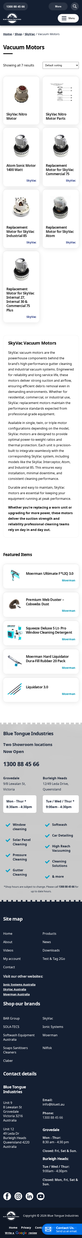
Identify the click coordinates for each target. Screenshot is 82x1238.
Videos (8, 950)
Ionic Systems (53, 1027)
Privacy (26, 1227)
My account (12, 958)
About (7, 942)
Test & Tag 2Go (54, 958)
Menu (66, 18)
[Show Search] (75, 6)
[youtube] (41, 1197)
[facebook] (7, 1197)
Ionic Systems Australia (19, 984)
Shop (18, 34)
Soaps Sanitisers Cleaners (15, 1050)
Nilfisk (47, 1048)
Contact (9, 967)
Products (49, 933)
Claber (8, 1060)
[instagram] (18, 1197)
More (58, 6)
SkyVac (30, 34)
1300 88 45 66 (14, 6)
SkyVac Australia (14, 989)
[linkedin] (29, 1197)
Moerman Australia (16, 994)
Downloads (51, 950)
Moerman (50, 1035)
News (47, 942)
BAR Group (11, 1018)
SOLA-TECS (11, 1027)
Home (7, 34)
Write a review (21, 1233)
